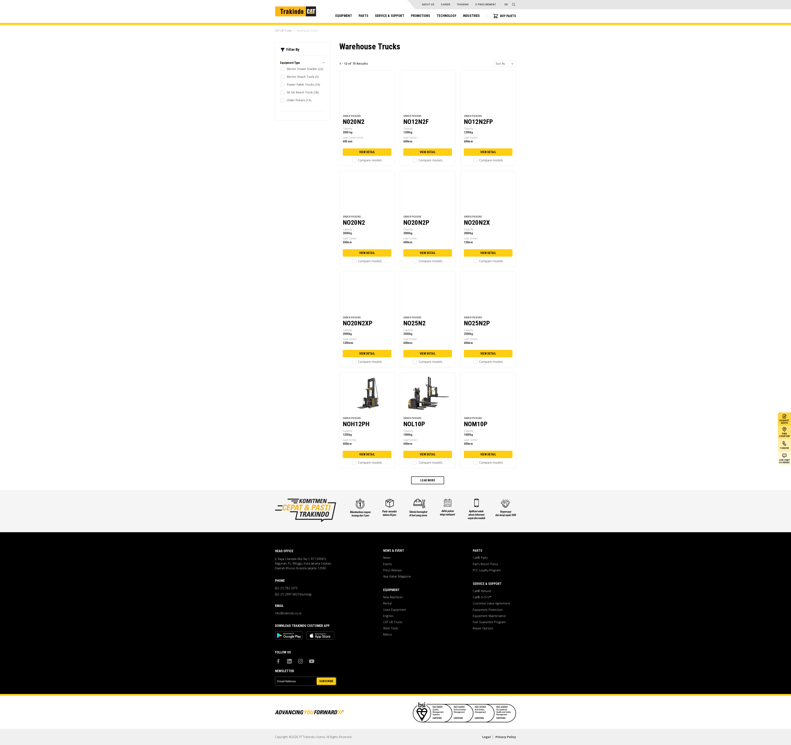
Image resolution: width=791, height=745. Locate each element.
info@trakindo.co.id (288, 613)
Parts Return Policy (485, 564)
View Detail (367, 152)
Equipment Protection (488, 610)
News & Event (393, 551)
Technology (446, 16)
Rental (387, 603)
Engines (388, 616)
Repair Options (483, 628)
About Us (428, 4)
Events (387, 564)
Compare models (370, 160)
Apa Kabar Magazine (397, 576)
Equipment (343, 16)
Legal (486, 736)
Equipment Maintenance (489, 616)
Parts (363, 16)
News (387, 558)
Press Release (392, 570)
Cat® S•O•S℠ (482, 597)
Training (463, 4)
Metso (387, 634)
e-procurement (485, 4)
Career (445, 4)
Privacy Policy (505, 736)
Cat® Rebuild (482, 591)
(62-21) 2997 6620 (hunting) (293, 594)
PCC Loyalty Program (487, 570)
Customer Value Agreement (491, 603)
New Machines (393, 597)
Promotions (420, 16)
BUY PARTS (508, 16)
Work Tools (390, 628)
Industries (471, 16)
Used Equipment (394, 610)
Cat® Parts (480, 558)
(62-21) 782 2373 (286, 588)
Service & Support (389, 16)
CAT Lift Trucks (393, 622)
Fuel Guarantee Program (489, 622)
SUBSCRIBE (326, 681)
